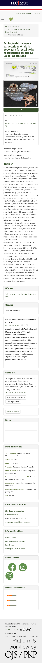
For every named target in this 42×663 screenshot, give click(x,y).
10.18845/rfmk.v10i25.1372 (15, 392)
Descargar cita (12, 401)
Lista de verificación (12, 515)
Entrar (37, 13)
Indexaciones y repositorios (15, 541)
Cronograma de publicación (15, 549)
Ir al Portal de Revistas (26, 7)
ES (22, 518)
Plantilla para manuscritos (14, 511)
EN (25, 518)
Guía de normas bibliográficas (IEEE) (18, 522)
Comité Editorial (10, 538)
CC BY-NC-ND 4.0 (12, 325)
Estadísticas (9, 545)
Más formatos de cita (15, 397)
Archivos (15, 26)
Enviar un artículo (13, 411)
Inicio (7, 26)
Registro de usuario (23, 13)
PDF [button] (21, 109)
